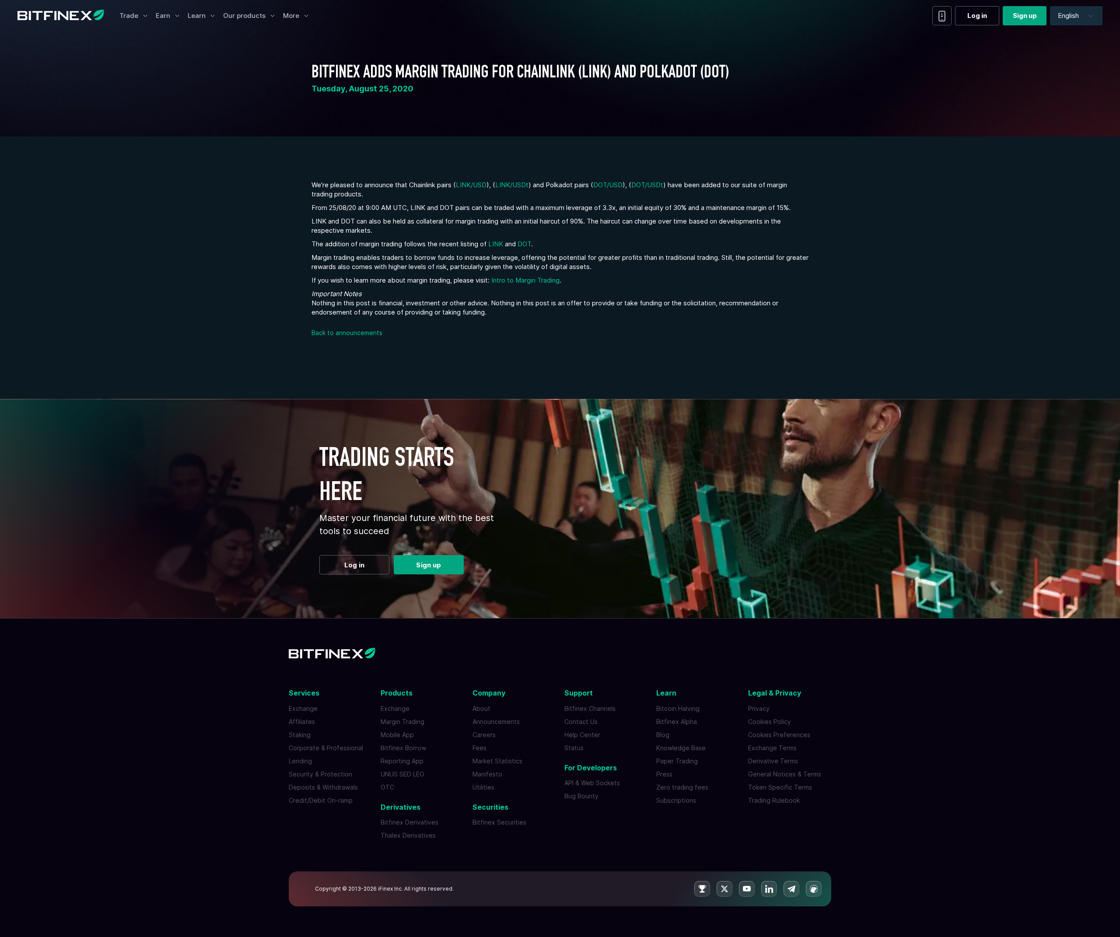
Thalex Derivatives (408, 835)
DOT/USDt (647, 185)
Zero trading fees (682, 787)
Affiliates (302, 721)
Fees (479, 748)
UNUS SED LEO (402, 774)
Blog (662, 734)
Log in (977, 15)
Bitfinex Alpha (676, 721)
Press (664, 774)
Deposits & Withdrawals (323, 787)
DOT (524, 244)
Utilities (483, 787)
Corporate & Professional (326, 748)
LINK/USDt (511, 185)
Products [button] (397, 693)
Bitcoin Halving (678, 708)
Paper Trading (677, 761)
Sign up (1025, 15)
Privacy (759, 708)
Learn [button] (666, 693)
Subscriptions (676, 800)
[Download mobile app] (942, 15)
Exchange (303, 708)
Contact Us (581, 721)
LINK (495, 244)
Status (574, 748)
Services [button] (304, 693)
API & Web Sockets (592, 783)
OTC (387, 787)
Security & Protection (320, 774)
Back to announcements (347, 332)
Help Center (582, 734)
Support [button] (578, 693)
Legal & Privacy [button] (774, 693)
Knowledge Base (681, 748)
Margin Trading (402, 721)
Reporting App (402, 761)
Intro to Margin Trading (525, 280)
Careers (484, 734)
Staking (300, 734)
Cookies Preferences (779, 734)
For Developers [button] (590, 767)
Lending (300, 761)
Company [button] (488, 693)
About (481, 708)
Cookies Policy (769, 721)
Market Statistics (497, 761)
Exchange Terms (772, 748)
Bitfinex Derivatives (409, 822)
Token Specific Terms (780, 787)
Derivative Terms (773, 761)
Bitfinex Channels (590, 708)
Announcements (496, 721)
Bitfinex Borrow (403, 748)
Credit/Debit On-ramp (321, 800)
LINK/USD (471, 185)
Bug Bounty (581, 796)
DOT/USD (608, 185)
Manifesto (487, 774)
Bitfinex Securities (499, 822)
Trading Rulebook (774, 800)
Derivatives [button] (400, 807)
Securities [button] (490, 807)
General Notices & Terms (784, 774)
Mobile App (397, 734)
